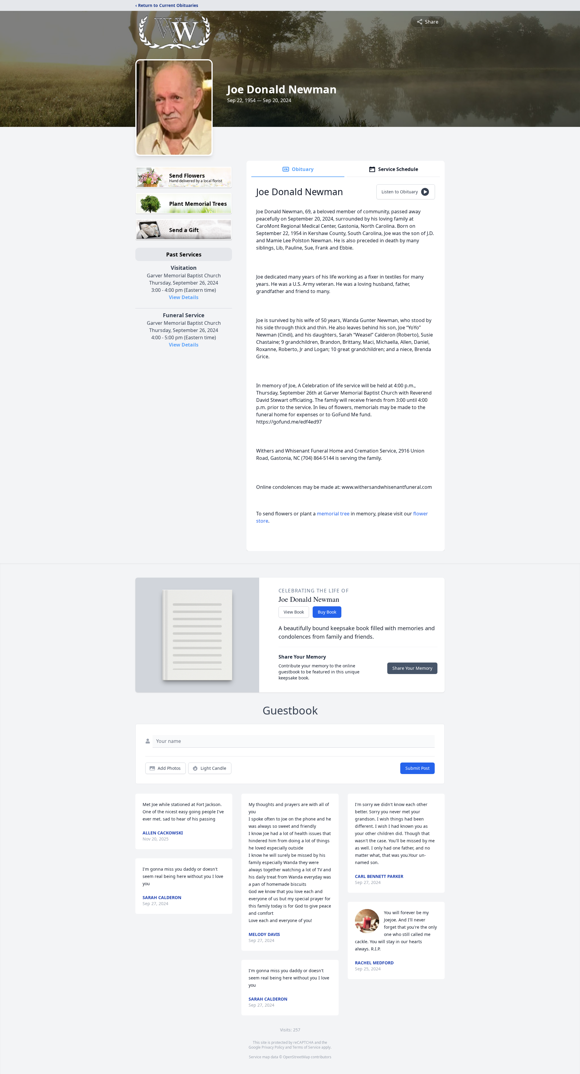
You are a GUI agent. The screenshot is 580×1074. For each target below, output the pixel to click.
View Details (183, 297)
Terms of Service (306, 1047)
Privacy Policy (273, 1047)
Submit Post (417, 768)
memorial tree (333, 513)
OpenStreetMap (296, 1056)
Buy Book (327, 612)
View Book (294, 612)
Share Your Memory (412, 668)
